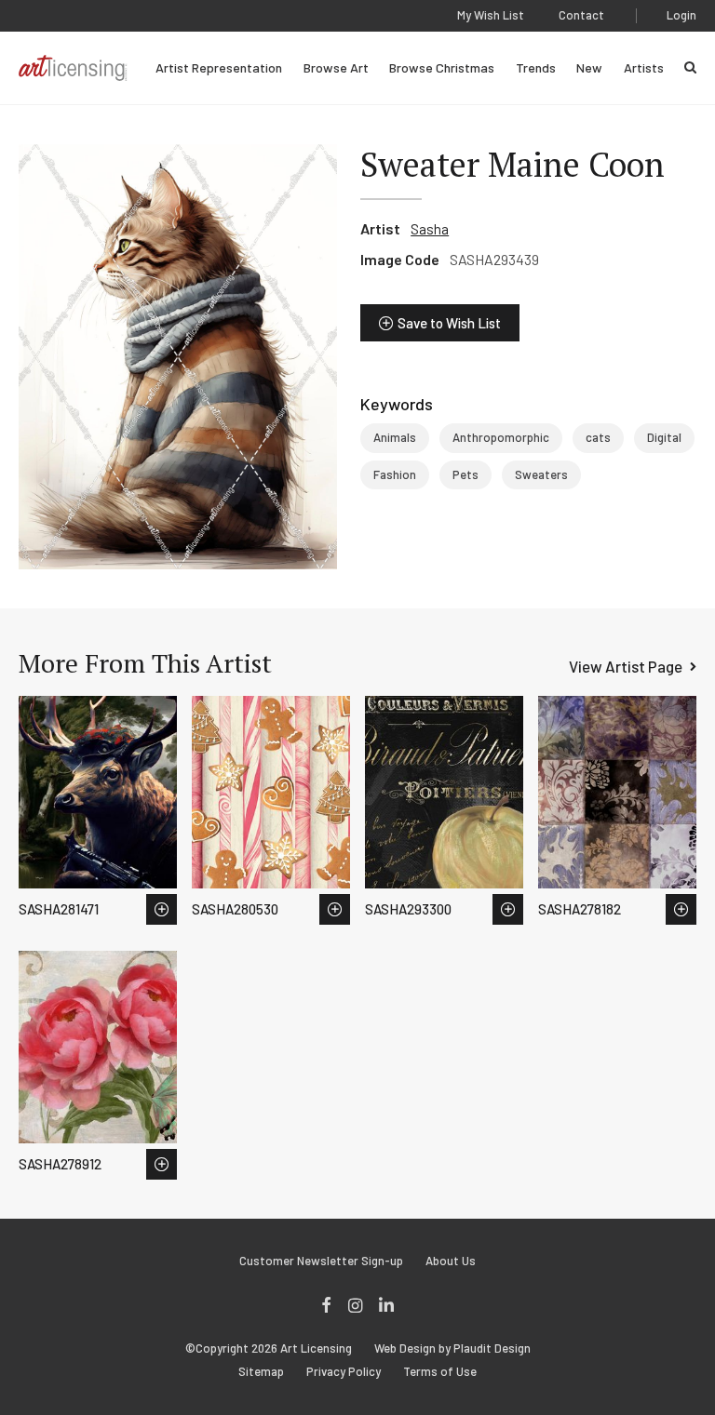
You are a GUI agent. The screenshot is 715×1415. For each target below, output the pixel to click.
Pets (465, 474)
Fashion (394, 474)
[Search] (690, 67)
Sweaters (541, 474)
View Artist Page (625, 666)
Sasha (430, 228)
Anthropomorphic (500, 437)
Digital (664, 437)
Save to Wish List (449, 322)
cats (598, 437)
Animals (394, 437)
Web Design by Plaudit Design (452, 1348)
